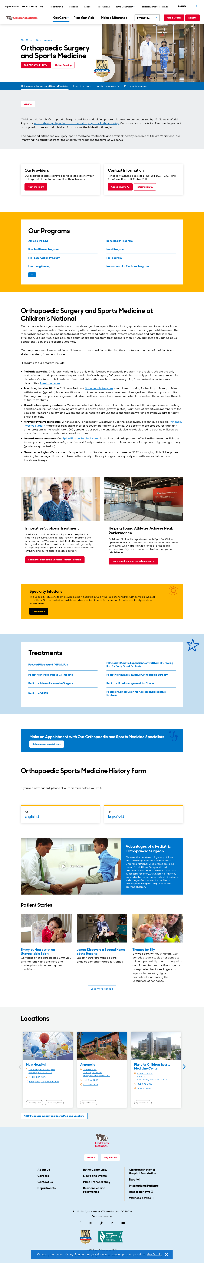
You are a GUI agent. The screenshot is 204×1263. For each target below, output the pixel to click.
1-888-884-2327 (37, 1077)
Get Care (26, 40)
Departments (44, 40)
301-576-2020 (145, 1088)
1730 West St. (89, 1069)
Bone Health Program (99, 388)
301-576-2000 (145, 1084)
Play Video (76, 866)
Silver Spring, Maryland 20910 (152, 1079)
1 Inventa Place (145, 1073)
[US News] (85, 1237)
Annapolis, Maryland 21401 (96, 1075)
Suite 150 (141, 1076)
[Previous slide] (20, 1067)
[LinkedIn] (112, 1223)
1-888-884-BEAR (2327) (31, 6)
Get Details (154, 1254)
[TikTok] (101, 1223)
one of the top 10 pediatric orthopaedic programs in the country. (76, 123)
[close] (166, 1254)
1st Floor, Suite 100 (92, 1072)
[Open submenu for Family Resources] (118, 86)
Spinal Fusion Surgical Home (81, 438)
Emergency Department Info (44, 1081)
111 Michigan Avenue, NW (42, 1069)
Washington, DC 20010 (40, 1072)
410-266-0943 (90, 1084)
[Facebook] (80, 1223)
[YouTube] (123, 1223)
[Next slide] (184, 1067)
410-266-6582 (90, 1080)
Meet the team (50, 383)
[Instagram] (90, 1223)
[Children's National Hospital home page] (22, 18)
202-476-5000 (103, 1216)
